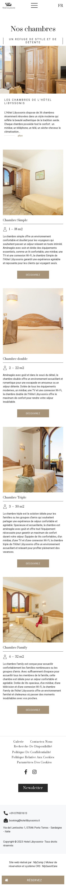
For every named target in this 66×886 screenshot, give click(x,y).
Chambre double (15, 359)
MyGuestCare (49, 866)
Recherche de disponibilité (33, 746)
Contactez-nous (41, 742)
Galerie (18, 742)
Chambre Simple (15, 220)
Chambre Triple (14, 498)
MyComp (38, 862)
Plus (20, 135)
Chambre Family (15, 648)
